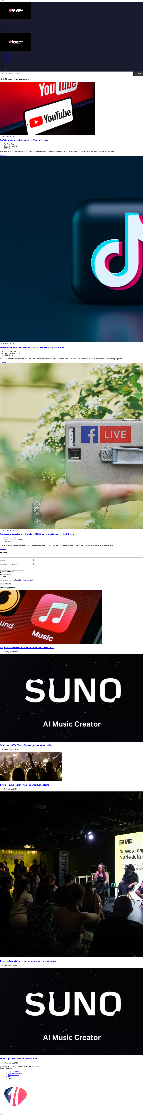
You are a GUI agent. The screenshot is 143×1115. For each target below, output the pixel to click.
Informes (6, 57)
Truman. (16, 1068)
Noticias (6, 55)
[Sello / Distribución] (12, 575)
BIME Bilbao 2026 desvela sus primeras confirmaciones (28, 961)
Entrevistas (7, 59)
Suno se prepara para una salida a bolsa (20, 1058)
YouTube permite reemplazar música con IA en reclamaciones (24, 140)
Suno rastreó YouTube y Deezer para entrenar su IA (26, 745)
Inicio (5, 53)
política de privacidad (25, 580)
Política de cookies (13, 1075)
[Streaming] (12, 576)
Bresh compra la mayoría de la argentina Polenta (24, 785)
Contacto (10, 1078)
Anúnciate (7, 62)
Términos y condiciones (15, 1073)
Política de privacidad (14, 1071)
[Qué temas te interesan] (12, 571)
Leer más (3, 155)
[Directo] (12, 573)
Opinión (6, 60)
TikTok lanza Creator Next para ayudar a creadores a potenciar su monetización (32, 347)
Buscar (2, 70)
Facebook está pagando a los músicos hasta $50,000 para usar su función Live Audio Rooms (37, 534)
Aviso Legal (11, 1076)
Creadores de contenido (7, 136)
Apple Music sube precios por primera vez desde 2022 (27, 647)
